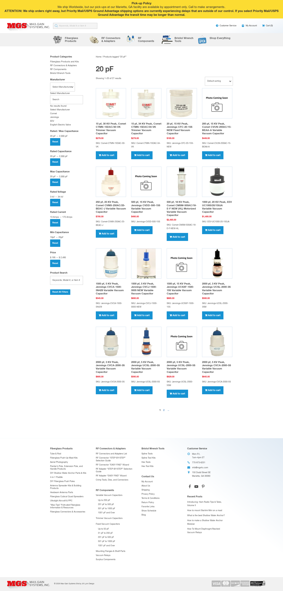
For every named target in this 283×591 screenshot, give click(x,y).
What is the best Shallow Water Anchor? (206, 515)
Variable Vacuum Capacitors (109, 495)
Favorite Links (148, 507)
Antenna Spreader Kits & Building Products (65, 487)
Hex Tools (146, 462)
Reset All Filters (60, 292)
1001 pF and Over (106, 513)
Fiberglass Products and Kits (64, 62)
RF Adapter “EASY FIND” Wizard (111, 476)
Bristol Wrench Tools (60, 73)
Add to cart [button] (108, 155)
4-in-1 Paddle (56, 477)
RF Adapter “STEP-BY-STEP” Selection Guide (114, 470)
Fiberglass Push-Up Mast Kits (64, 458)
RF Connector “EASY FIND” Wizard (112, 465)
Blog (144, 515)
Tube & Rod (55, 454)
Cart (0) (269, 26)
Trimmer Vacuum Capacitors (109, 518)
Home (98, 57)
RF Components (58, 69)
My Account (147, 482)
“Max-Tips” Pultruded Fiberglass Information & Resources (65, 506)
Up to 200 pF (104, 500)
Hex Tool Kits (147, 466)
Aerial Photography (59, 462)
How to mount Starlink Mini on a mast (204, 510)
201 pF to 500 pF (106, 504)
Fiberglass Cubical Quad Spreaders (66, 497)
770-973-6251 (198, 463)
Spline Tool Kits (149, 458)
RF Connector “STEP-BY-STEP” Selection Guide (111, 459)
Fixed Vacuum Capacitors (108, 524)
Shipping (146, 490)
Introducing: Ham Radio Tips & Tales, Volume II (204, 504)
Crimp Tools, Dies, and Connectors (112, 480)
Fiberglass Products (61, 448)
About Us (146, 486)
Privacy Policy (148, 494)
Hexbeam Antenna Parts (61, 492)
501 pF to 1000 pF (106, 509)
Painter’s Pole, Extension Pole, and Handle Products (66, 467)
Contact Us (148, 476)
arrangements (215, 7)
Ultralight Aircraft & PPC (61, 501)
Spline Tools (147, 454)
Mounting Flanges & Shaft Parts (110, 551)
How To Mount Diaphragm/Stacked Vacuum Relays (203, 531)
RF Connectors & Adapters (63, 65)
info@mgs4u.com (200, 468)
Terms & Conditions (150, 498)
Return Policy (148, 502)
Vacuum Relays (103, 555)
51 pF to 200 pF (105, 533)
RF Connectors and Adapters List (111, 454)
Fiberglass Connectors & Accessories (67, 512)
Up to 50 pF (103, 529)
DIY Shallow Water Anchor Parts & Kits (68, 473)
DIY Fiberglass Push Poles (62, 481)
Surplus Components (105, 560)
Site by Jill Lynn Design (85, 584)
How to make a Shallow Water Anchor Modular (205, 522)
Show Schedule (149, 511)
